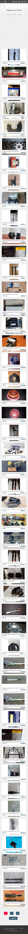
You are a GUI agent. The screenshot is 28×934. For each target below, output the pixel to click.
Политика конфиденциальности (10, 928)
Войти (25, 1)
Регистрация (18, 1)
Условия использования (9, 929)
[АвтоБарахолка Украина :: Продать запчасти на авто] (2, 1)
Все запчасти (9, 14)
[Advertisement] (14, 32)
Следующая (13, 918)
